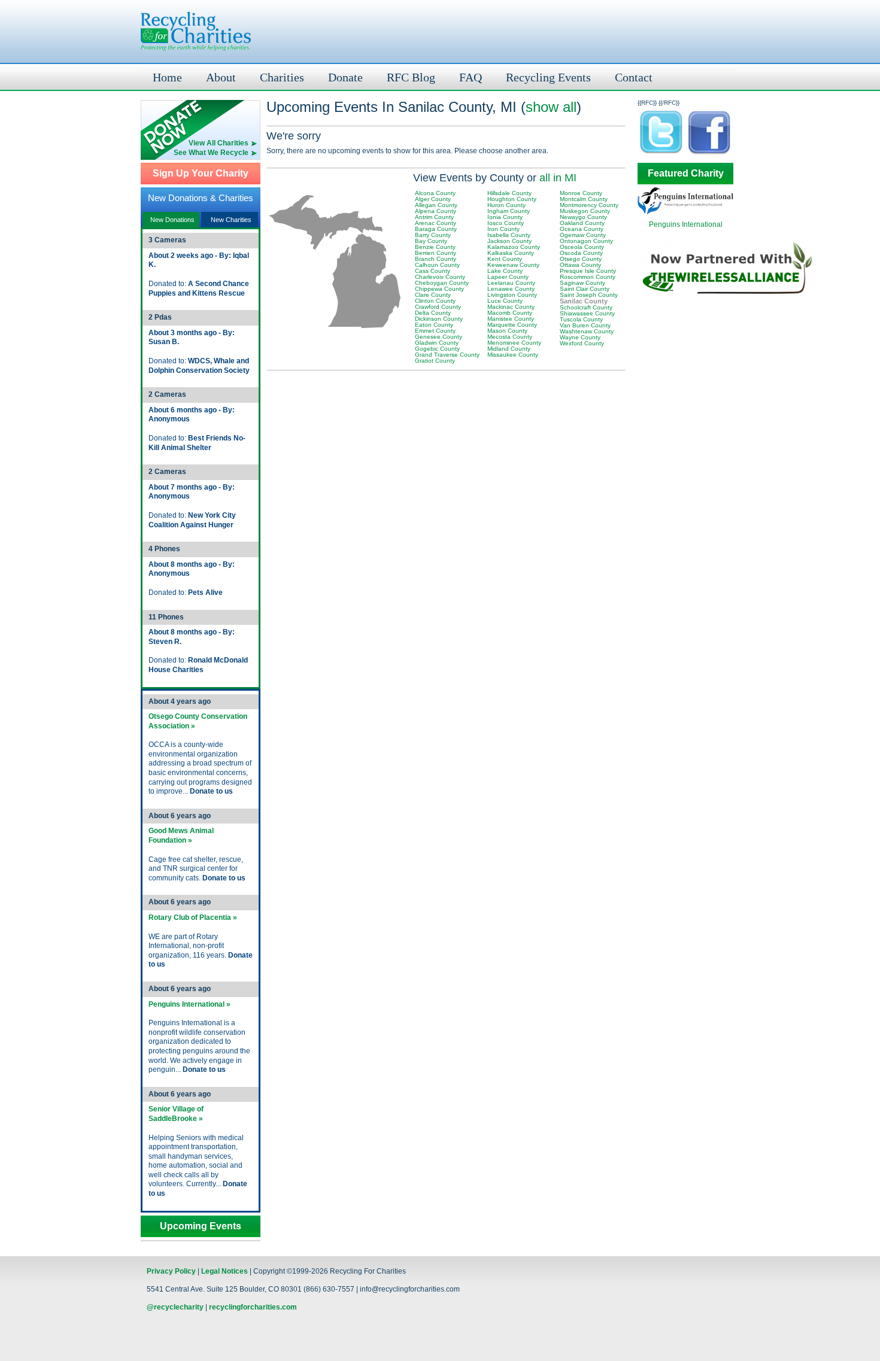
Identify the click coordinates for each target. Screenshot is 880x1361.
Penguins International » (189, 1004)
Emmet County (435, 330)
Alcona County (435, 193)
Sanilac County (584, 301)
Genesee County (438, 336)
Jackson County (509, 241)
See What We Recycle (211, 152)
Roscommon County (587, 277)
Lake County (505, 271)
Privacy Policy (171, 1271)
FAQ (470, 77)
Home (167, 77)
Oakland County (582, 223)
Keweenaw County (513, 265)
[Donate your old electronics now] (200, 119)
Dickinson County (439, 318)
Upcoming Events (200, 1226)
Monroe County (581, 193)
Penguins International (686, 224)
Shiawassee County (587, 313)
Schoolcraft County (586, 307)
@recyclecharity (175, 1307)
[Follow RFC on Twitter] (661, 153)
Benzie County (435, 247)
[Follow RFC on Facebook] (709, 153)
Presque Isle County (588, 271)
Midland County (508, 348)
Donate (345, 77)
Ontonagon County (586, 241)
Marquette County (512, 324)
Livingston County (512, 294)
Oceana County (581, 229)
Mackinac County (511, 306)
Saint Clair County (584, 288)
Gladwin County (437, 342)
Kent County (504, 259)
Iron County (503, 229)
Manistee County (510, 318)
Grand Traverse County (447, 354)
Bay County (431, 241)
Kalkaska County (510, 253)
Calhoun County (437, 265)
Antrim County (434, 217)
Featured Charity (686, 173)
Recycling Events (548, 77)
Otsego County (581, 259)
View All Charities (218, 143)
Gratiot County (435, 360)
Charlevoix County (440, 277)
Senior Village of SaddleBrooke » (176, 1114)
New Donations (172, 219)
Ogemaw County (583, 235)
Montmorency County (589, 205)
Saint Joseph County (589, 294)
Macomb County (509, 312)
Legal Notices (224, 1271)
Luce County (505, 300)
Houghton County (511, 199)
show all (551, 107)
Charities (282, 77)
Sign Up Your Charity (200, 173)
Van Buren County (585, 325)
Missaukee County (512, 354)
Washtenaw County (587, 331)
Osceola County (582, 247)
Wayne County (580, 337)
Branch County (435, 259)
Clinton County (435, 300)
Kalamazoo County (513, 247)
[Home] (196, 31)
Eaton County (434, 324)
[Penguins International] (685, 212)
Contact (634, 77)
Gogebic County (437, 348)
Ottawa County (580, 265)
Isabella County (508, 235)
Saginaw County (582, 283)
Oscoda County (581, 253)
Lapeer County (508, 277)
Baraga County (436, 229)
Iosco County (505, 223)
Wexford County (582, 343)
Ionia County (505, 217)
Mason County (507, 330)
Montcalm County (584, 199)
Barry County (433, 235)
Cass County (432, 271)
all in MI (557, 178)
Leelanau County (511, 283)
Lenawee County (511, 288)
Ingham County (508, 211)
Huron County (506, 205)
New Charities (231, 219)
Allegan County (436, 205)
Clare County (433, 294)
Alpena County (435, 211)
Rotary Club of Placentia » (192, 917)
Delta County (433, 312)
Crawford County (438, 306)
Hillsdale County (509, 193)
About (221, 77)
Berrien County (435, 253)
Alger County (433, 199)
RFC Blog (411, 77)
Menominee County (514, 342)
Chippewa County (439, 288)
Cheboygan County (442, 283)
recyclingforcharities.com (253, 1307)
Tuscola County (581, 319)
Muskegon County (585, 211)
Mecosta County (509, 336)
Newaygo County (583, 217)
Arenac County (435, 223)
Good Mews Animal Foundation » (181, 835)
